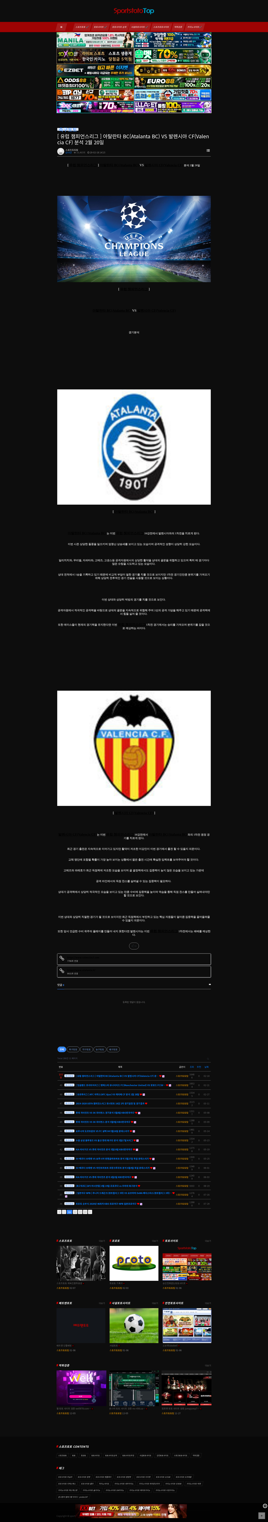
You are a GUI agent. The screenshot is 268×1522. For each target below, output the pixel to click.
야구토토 (86, 1049)
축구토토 (73, 1049)
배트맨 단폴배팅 (64, 1345)
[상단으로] (261, 1515)
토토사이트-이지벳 (143, 1477)
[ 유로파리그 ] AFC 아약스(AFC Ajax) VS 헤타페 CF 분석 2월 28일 (108, 1094)
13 (80, 1212)
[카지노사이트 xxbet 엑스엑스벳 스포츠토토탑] (131, 1511)
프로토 (116, 1240)
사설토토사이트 (121, 1303)
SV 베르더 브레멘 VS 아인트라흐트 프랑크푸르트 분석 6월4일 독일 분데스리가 (113, 1167)
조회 (192, 1066)
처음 (59, 1212)
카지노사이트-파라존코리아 (149, 1483)
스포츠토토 (65, 1240)
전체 (62, 1049)
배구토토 (113, 1049)
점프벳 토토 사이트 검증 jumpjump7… (180, 1408)
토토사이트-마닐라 (65, 1477)
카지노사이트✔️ (194, 26)
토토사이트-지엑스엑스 (67, 1483)
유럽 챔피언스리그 (83, 165)
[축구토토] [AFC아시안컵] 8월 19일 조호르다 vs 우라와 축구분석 (107, 1185)
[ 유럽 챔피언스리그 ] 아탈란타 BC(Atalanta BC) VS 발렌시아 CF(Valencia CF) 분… (117, 1076)
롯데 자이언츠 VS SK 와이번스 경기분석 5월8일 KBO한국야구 (105, 1112)
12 (75, 1212)
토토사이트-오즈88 (163, 1477)
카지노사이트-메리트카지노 (140, 1490)
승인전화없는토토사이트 (174, 1283)
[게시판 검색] (208, 1058)
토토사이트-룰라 (87, 1483)
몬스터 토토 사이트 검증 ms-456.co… (127, 1408)
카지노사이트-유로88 (173, 1483)
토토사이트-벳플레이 (103, 1477)
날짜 (206, 1066)
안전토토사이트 (174, 1303)
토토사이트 (171, 1240)
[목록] (208, 150)
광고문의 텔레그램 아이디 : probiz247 (73, 1497)
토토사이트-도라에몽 (183, 1477)
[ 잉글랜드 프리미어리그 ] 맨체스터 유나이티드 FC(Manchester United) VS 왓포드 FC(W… (121, 1085)
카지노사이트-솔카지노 (91, 1490)
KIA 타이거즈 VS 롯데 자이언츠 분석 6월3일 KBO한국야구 (104, 1177)
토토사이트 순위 (119, 26)
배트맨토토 (65, 1303)
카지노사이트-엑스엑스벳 (68, 1490)
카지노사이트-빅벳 (193, 1483)
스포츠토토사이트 (161, 26)
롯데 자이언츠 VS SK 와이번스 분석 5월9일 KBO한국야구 (103, 1122)
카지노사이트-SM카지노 (114, 1490)
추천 (199, 1066)
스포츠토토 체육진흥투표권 (69, 1283)
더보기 (102, 1241)
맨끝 (90, 1212)
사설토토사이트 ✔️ (140, 26)
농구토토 (100, 1049)
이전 (64, 1212)
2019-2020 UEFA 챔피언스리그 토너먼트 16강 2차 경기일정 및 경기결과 (110, 1103)
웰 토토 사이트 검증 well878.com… (74, 1408)
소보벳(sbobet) (170, 1345)
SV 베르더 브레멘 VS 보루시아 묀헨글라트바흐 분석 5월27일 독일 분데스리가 (112, 1158)
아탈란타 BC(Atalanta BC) (119, 165)
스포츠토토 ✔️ (82, 26)
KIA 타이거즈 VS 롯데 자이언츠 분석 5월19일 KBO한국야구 (104, 1149)
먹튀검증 (178, 26)
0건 (70, 152)
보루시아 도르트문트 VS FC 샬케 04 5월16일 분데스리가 (103, 1131)
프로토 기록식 (116, 1283)
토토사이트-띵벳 (84, 1477)
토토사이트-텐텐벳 (124, 1477)
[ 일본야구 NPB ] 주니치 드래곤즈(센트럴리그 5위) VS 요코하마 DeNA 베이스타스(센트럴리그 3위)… (124, 1193)
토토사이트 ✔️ (100, 26)
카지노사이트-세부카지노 (124, 1483)
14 (85, 1212)
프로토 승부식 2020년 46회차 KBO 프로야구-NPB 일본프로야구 (106, 1203)
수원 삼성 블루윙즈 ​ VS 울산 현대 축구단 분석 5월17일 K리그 (104, 1140)
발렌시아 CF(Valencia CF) (164, 165)
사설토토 (114, 1345)
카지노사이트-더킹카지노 (165, 1490)
